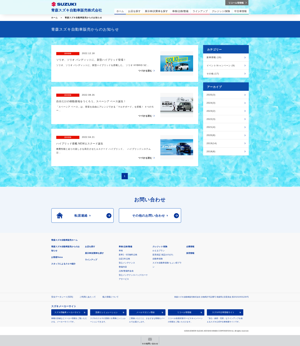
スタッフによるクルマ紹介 (63, 264)
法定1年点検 (124, 259)
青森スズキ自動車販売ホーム (64, 240)
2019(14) (212, 143)
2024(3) (211, 103)
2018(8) (211, 151)
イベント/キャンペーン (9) (221, 65)
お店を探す (90, 246)
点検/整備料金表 (126, 271)
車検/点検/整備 (125, 246)
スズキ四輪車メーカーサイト (67, 312)
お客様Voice (57, 257)
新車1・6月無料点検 (128, 254)
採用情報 (190, 253)
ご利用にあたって (88, 297)
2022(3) (211, 119)
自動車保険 (157, 259)
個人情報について (110, 297)
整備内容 (123, 267)
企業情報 (190, 246)
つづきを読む (145, 70)
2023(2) (211, 111)
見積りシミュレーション (106, 312)
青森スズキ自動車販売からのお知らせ (83, 17)
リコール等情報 (184, 312)
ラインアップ (91, 259)
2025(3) (211, 94)
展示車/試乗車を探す (94, 253)
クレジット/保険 (159, 246)
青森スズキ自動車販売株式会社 (76, 10)
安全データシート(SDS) (62, 297)
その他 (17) (213, 73)
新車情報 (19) (214, 57)
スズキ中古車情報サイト (223, 312)
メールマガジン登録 (145, 312)
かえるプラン (158, 250)
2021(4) (211, 127)
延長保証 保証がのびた (162, 254)
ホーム (54, 17)
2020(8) (211, 135)
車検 (121, 250)
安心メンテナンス (127, 263)
